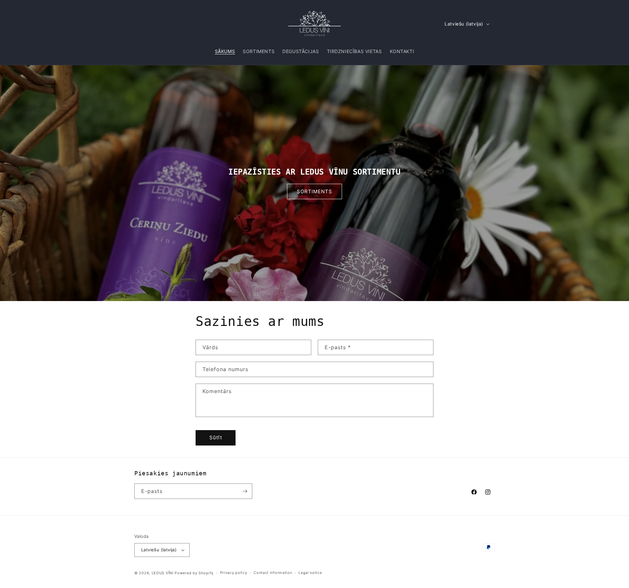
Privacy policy (233, 572)
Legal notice (310, 572)
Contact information (273, 572)
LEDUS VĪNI (163, 573)
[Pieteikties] (245, 491)
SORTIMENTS (314, 191)
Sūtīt (215, 437)
